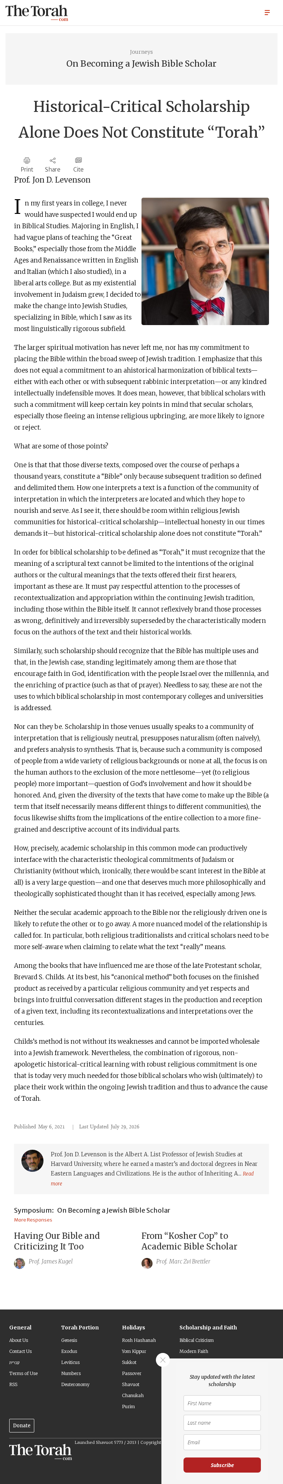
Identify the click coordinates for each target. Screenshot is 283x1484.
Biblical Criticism (196, 1340)
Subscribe (222, 1465)
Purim (128, 1406)
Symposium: (34, 1210)
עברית (14, 1362)
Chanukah (133, 1395)
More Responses (33, 1220)
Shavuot (130, 1384)
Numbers (71, 1373)
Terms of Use (23, 1373)
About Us (18, 1340)
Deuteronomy (75, 1384)
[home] (37, 13)
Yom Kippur (134, 1351)
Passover (132, 1373)
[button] (267, 12)
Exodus (69, 1351)
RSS (13, 1384)
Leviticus (70, 1362)
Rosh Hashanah (139, 1340)
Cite (78, 169)
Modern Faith (193, 1351)
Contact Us (20, 1351)
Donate (22, 1426)
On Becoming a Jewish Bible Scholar (113, 1210)
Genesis (69, 1340)
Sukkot (129, 1362)
